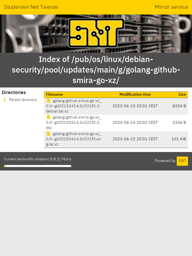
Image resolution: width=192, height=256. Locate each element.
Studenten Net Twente (31, 7)
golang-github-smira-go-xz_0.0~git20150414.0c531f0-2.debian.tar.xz (74, 106)
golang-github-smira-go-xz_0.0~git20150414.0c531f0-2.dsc (74, 123)
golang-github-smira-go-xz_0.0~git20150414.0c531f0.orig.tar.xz (74, 139)
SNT (182, 161)
